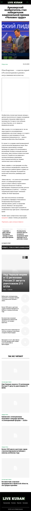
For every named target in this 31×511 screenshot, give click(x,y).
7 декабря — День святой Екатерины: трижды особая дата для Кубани (7, 234)
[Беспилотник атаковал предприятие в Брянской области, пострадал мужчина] (25, 320)
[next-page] (26, 257)
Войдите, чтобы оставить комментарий (15, 247)
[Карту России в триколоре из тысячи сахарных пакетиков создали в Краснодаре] (25, 331)
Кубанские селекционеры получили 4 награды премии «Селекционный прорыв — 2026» (10, 298)
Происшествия (6, 382)
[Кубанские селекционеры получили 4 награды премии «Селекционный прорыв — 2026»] (25, 298)
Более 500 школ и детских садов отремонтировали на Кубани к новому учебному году (10, 309)
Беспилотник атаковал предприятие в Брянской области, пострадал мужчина (9, 320)
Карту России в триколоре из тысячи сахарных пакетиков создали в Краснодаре (11, 331)
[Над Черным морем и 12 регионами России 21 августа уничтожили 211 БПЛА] (15, 370)
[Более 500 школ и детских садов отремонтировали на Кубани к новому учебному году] (25, 309)
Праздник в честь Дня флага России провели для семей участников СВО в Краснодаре (10, 342)
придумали (5, 217)
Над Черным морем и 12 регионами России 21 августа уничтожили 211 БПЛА (15, 280)
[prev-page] (23, 257)
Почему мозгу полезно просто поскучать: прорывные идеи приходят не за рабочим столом (22, 235)
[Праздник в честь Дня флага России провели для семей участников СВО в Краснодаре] (25, 342)
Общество (5, 64)
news (4, 289)
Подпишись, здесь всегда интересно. (13, 222)
